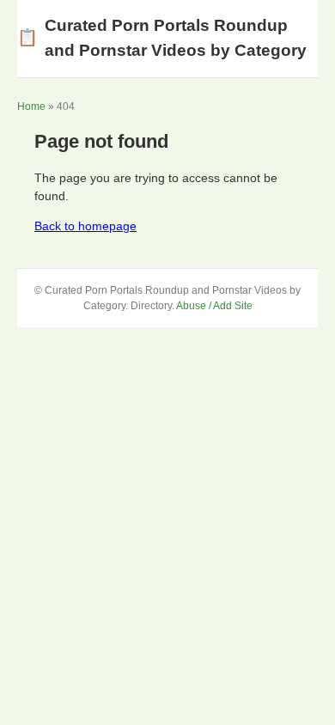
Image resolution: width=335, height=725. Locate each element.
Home (31, 107)
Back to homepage (85, 226)
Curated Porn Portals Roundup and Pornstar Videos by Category (162, 37)
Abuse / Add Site (214, 306)
